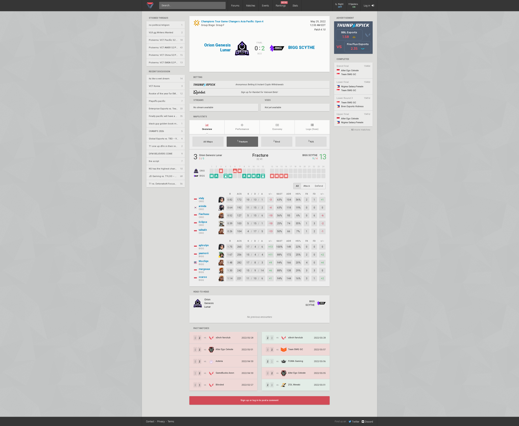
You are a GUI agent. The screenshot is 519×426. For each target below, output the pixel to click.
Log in (367, 5)
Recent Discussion (159, 72)
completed (343, 59)
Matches (250, 5)
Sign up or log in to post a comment (259, 400)
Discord (369, 421)
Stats (295, 5)
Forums (235, 5)
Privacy (161, 421)
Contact (150, 421)
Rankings (281, 4)
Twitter (355, 421)
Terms (171, 421)
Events (265, 5)
